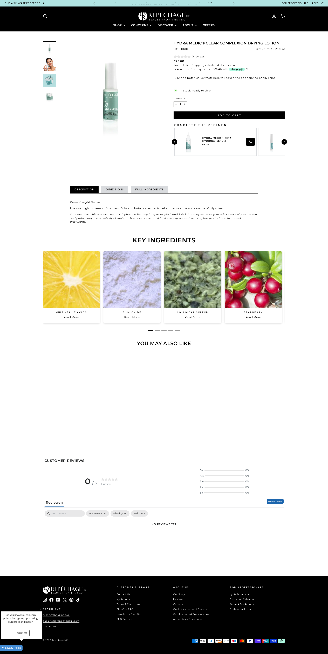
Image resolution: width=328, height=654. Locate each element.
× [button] (41, 609)
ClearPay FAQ (125, 609)
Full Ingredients (149, 189)
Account (318, 3)
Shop (118, 25)
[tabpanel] (164, 535)
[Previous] (174, 142)
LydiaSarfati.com (240, 594)
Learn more (21, 633)
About (188, 25)
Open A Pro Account (242, 604)
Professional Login (241, 609)
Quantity (181, 98)
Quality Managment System (190, 609)
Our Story (179, 594)
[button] (225, 470)
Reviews (178, 599)
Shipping (198, 65)
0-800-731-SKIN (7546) (56, 615)
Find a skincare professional (24, 3)
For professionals (295, 3)
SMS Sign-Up (124, 619)
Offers (209, 25)
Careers (178, 604)
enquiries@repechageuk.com (61, 621)
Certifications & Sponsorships (191, 614)
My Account (124, 599)
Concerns (140, 25)
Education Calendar (242, 599)
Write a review (275, 501)
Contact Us (123, 594)
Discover (166, 25)
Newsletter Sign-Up (129, 614)
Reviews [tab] (54, 502)
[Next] (284, 142)
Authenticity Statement (187, 619)
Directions (115, 189)
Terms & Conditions (128, 604)
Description (84, 189)
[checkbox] (139, 513)
